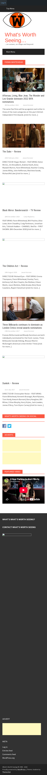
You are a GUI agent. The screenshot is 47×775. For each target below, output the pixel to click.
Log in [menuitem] (3, 3)
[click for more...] (31, 115)
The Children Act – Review (15, 266)
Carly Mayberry (29, 217)
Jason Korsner (28, 105)
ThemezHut (6, 772)
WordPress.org (8, 758)
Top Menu (10, 8)
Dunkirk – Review (10, 383)
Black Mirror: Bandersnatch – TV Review (21, 210)
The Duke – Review (11, 151)
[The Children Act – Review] (23, 250)
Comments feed (9, 754)
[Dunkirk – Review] (23, 367)
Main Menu (10, 52)
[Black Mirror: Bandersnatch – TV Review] (23, 194)
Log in (4, 747)
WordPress (21, 769)
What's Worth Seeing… (20, 37)
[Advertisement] (21, 446)
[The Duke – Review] (23, 135)
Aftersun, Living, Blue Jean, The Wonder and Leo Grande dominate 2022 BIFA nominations (23, 98)
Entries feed (7, 750)
